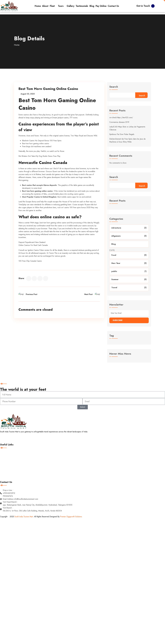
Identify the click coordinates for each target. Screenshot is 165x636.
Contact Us (6, 471)
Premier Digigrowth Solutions (71, 516)
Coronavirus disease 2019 (119, 122)
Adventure (116, 228)
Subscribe (118, 320)
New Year (115, 263)
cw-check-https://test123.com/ (121, 117)
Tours (4, 462)
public (114, 271)
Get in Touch (143, 6)
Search (113, 87)
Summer (115, 279)
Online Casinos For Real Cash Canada (33, 245)
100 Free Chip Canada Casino (30, 261)
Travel (114, 287)
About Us (5, 457)
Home (16, 44)
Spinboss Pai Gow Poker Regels (121, 134)
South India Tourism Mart (23, 516)
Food (113, 255)
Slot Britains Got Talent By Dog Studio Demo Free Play (39, 156)
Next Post (88, 294)
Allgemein (116, 236)
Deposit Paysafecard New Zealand (32, 242)
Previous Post (31, 294)
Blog (113, 244)
